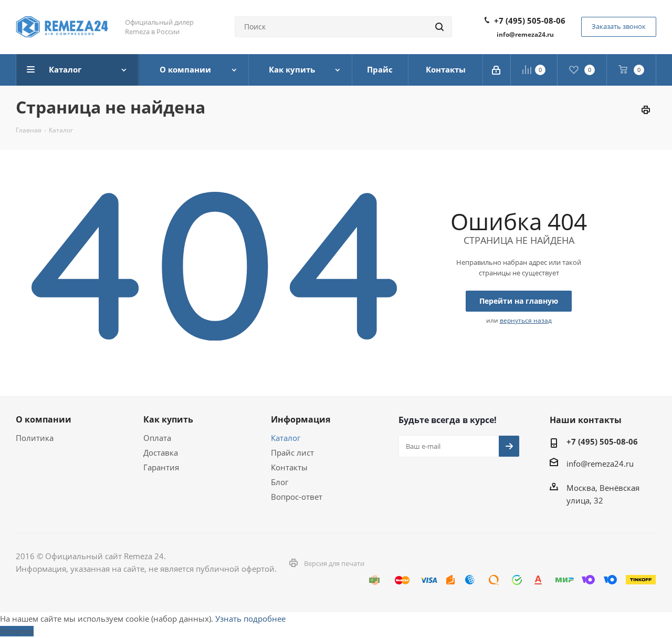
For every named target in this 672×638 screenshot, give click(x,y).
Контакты (289, 467)
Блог (279, 482)
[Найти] (439, 26)
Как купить (168, 419)
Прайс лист (292, 452)
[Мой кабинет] (497, 70)
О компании (43, 419)
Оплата (157, 438)
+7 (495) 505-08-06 (529, 20)
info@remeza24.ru (600, 463)
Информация (300, 419)
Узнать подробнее (250, 618)
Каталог (285, 438)
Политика (35, 438)
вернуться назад (526, 320)
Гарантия (161, 467)
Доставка (160, 452)
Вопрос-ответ (296, 496)
